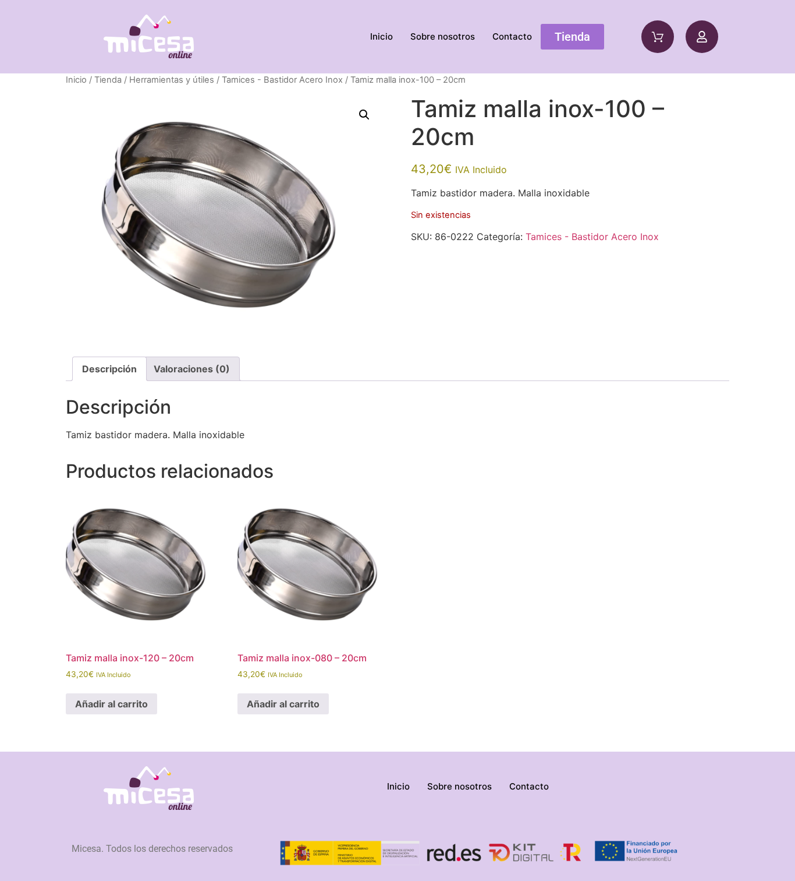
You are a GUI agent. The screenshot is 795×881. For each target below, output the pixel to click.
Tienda (108, 80)
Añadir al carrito (111, 704)
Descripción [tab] (109, 369)
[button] (364, 114)
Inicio (381, 36)
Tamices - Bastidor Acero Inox (282, 80)
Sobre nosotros (442, 36)
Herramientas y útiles (171, 80)
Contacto (512, 36)
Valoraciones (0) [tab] (192, 369)
